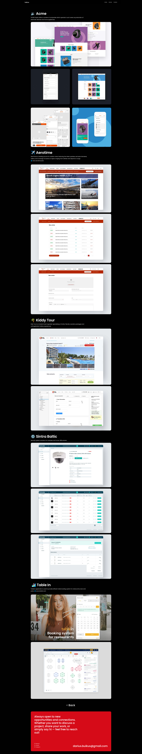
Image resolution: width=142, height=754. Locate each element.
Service (110, 2)
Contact (115, 2)
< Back (71, 705)
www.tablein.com (41, 591)
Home (106, 2)
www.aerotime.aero (38, 161)
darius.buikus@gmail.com (90, 746)
